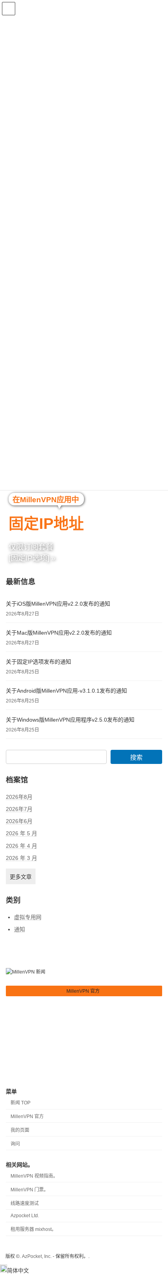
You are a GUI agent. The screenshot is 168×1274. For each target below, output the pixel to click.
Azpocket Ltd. (25, 1216)
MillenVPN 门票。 (30, 1190)
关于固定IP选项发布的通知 (38, 662)
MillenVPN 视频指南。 (35, 1176)
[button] (84, 991)
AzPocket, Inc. (37, 1256)
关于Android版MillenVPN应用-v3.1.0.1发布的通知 (66, 691)
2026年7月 (19, 809)
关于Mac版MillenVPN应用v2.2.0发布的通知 (59, 633)
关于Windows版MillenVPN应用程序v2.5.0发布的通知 (70, 720)
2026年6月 (19, 821)
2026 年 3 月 (21, 857)
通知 (19, 929)
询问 (15, 1144)
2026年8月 (19, 796)
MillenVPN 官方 (27, 1116)
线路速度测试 (25, 1203)
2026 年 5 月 (21, 833)
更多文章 (21, 876)
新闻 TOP (20, 1103)
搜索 (136, 757)
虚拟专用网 (27, 917)
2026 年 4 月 (21, 845)
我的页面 (20, 1130)
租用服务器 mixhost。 (34, 1229)
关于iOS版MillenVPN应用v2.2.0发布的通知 (58, 604)
